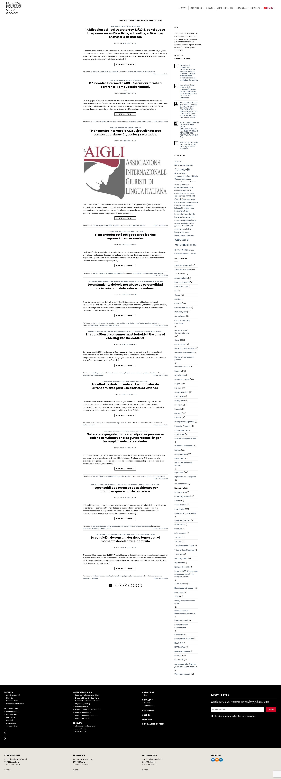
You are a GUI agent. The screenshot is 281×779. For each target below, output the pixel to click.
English (128, 331)
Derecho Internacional (184, 352)
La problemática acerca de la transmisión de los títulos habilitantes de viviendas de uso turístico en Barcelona (188, 91)
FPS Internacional (12, 711)
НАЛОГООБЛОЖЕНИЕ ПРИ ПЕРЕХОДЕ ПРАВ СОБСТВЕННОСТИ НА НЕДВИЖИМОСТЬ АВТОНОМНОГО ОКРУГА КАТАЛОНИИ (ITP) (189, 130)
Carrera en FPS (80, 732)
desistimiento (157, 423)
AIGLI (130, 122)
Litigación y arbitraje (83, 704)
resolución (161, 476)
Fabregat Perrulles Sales (184, 208)
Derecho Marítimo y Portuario (86, 715)
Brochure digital (12, 701)
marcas (130, 72)
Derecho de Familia (82, 718)
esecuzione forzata (139, 122)
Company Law (180, 312)
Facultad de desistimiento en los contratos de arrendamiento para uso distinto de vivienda (125, 386)
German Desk (11, 714)
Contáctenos (149, 706)
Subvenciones (180, 533)
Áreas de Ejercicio (225, 8)
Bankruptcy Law (181, 286)
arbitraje (182, 190)
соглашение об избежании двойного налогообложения (185, 665)
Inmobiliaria (179, 434)
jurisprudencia (187, 220)
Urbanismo (179, 562)
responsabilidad (105, 528)
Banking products (95, 331)
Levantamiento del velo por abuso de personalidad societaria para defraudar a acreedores (125, 286)
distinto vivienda (88, 425)
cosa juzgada (145, 476)
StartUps (178, 529)
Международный (181, 620)
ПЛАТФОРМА (180, 647)
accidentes (87, 528)
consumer (86, 375)
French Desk (11, 723)
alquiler (176, 190)
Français (178, 409)
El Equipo (210, 8)
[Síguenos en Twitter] (213, 760)
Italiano (128, 80)
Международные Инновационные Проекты (184, 612)
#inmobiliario (192, 176)
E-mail (7, 770)
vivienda (95, 578)
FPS (192, 217)
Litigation (135, 26)
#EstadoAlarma (180, 176)
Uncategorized (180, 558)
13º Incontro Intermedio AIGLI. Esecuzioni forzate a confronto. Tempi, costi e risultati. (125, 85)
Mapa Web (147, 719)
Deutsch (178, 371)
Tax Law (177, 537)
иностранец (179, 592)
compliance (179, 205)
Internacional (196, 8)
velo (117, 325)
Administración (81, 729)
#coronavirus (183, 165)
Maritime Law (180, 492)
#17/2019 (177, 161)
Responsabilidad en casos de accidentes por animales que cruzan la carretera (125, 489)
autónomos (179, 196)
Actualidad (242, 8)
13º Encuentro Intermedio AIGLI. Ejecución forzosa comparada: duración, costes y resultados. (125, 132)
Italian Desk (10, 717)
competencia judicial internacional (188, 202)
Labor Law (178, 458)
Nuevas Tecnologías (83, 712)
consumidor (87, 578)
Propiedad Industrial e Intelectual (87, 709)
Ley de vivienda (180, 484)
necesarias (149, 273)
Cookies (146, 715)
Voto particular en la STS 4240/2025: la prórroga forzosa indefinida (189, 145)
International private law (185, 438)
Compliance (179, 316)
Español (121, 128)
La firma (182, 8)
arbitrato (188, 190)
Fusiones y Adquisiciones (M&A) (87, 695)
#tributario (191, 182)
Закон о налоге (180, 583)
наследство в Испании (183, 638)
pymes (176, 226)
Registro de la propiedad (185, 513)
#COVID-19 (182, 170)
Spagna (149, 122)
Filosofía (9, 698)
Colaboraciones (12, 726)
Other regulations (147, 534)
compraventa (157, 576)
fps (135, 43)
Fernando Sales (182, 211)
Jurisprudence (128, 231)
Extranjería (179, 396)
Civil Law (113, 80)
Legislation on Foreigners (185, 476)
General (177, 413)
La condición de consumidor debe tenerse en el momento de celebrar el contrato (125, 539)
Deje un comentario (161, 74)
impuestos (177, 220)
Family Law (179, 400)
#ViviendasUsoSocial (181, 185)
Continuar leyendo (125, 64)
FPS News (127, 26)
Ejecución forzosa (139, 225)
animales (95, 528)
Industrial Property (182, 426)
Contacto (255, 8)
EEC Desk (9, 720)
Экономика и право (182, 674)
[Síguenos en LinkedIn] (221, 760)
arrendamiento (146, 423)
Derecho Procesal (182, 366)
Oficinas (147, 703)
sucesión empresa (108, 325)
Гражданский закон (182, 567)
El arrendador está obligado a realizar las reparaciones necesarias (125, 236)
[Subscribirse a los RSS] (217, 760)
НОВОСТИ (178, 643)
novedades (138, 72)
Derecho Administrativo (184, 348)
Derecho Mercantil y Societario (87, 698)
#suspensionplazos (182, 179)
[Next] (140, 585)
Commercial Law (101, 281)
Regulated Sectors (182, 520)
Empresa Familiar (81, 707)
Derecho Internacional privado (184, 358)
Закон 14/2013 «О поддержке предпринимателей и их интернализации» (186, 574)
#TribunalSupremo (180, 182)
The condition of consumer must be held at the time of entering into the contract (125, 336)
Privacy (177, 500)
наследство (179, 634)
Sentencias (179, 524)
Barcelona (190, 196)
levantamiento (96, 325)
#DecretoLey (180, 173)
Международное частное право (184, 602)
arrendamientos (138, 273)
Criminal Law (179, 344)
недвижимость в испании (188, 253)
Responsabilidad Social (15, 704)
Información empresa (153, 724)
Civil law (177, 299)
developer (94, 375)
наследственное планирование (181, 626)
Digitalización (180, 375)
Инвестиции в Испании (184, 235)
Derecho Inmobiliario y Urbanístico (88, 701)
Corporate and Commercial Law (121, 281)
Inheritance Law (181, 430)
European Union (117, 26)
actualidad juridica (182, 187)
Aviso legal (148, 710)
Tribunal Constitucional (184, 550)
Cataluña (179, 199)
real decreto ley (149, 72)
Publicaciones (180, 505)
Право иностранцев (182, 651)
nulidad (154, 476)
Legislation (148, 331)
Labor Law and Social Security (183, 464)
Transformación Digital (184, 545)
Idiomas (177, 417)
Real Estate (182, 226)
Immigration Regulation (184, 422)
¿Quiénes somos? (13, 695)
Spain (101, 375)
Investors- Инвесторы (183, 446)
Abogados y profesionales (85, 726)
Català (177, 295)
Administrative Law (99, 485)
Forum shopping (182, 217)
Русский (177, 655)
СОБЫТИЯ (179, 660)
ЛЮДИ (177, 596)
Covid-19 (178, 340)
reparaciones (159, 273)
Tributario (178, 554)
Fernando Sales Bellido (184, 214)
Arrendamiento (181, 278)
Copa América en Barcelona (182, 322)
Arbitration (179, 274)
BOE (176, 290)
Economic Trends (181, 379)
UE (184, 229)
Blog (145, 695)
